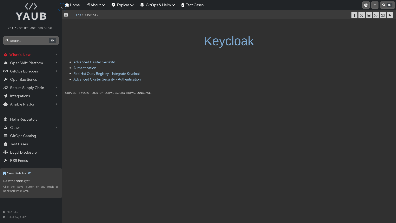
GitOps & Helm (158, 4)
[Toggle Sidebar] (62, 7)
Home (74, 4)
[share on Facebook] (354, 15)
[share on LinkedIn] (369, 15)
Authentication (84, 68)
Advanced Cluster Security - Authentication (107, 79)
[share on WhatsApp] (376, 15)
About (95, 4)
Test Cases (194, 4)
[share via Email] (383, 15)
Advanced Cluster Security (94, 62)
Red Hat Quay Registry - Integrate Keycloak (106, 74)
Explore (122, 4)
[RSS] (390, 15)
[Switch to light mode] (366, 5)
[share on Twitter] (361, 15)
